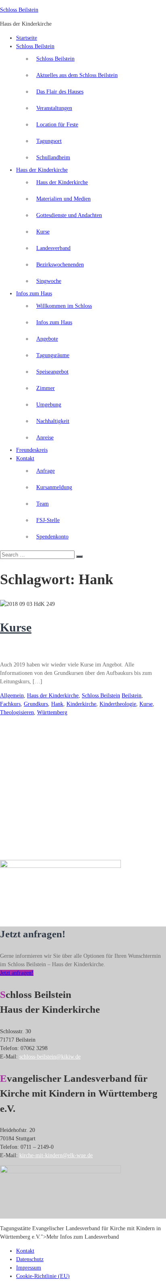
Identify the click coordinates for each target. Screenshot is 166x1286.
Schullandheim (53, 157)
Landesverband (53, 248)
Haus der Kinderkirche (42, 170)
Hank (57, 704)
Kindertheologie (118, 704)
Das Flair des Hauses (59, 92)
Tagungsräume (52, 355)
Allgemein (12, 696)
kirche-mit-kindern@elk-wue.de (56, 1155)
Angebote (47, 339)
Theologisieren (17, 712)
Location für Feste (57, 125)
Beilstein (131, 696)
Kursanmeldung (54, 487)
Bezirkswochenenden (60, 265)
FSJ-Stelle (48, 520)
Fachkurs (10, 704)
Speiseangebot (52, 372)
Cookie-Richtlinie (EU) (43, 1276)
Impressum (28, 1268)
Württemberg (52, 712)
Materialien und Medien (63, 199)
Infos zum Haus (34, 294)
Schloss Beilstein (19, 10)
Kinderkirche (81, 704)
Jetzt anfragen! (16, 973)
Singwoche (48, 281)
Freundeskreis (32, 450)
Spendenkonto (52, 537)
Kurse (43, 232)
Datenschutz (30, 1259)
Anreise (45, 438)
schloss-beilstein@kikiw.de (50, 1057)
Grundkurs (36, 704)
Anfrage (45, 471)
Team (42, 504)
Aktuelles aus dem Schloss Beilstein (77, 75)
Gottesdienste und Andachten (69, 215)
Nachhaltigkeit (52, 421)
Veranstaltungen (54, 108)
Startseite (26, 38)
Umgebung (48, 405)
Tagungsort (49, 141)
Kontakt (25, 458)
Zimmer (45, 388)
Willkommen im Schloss (64, 306)
